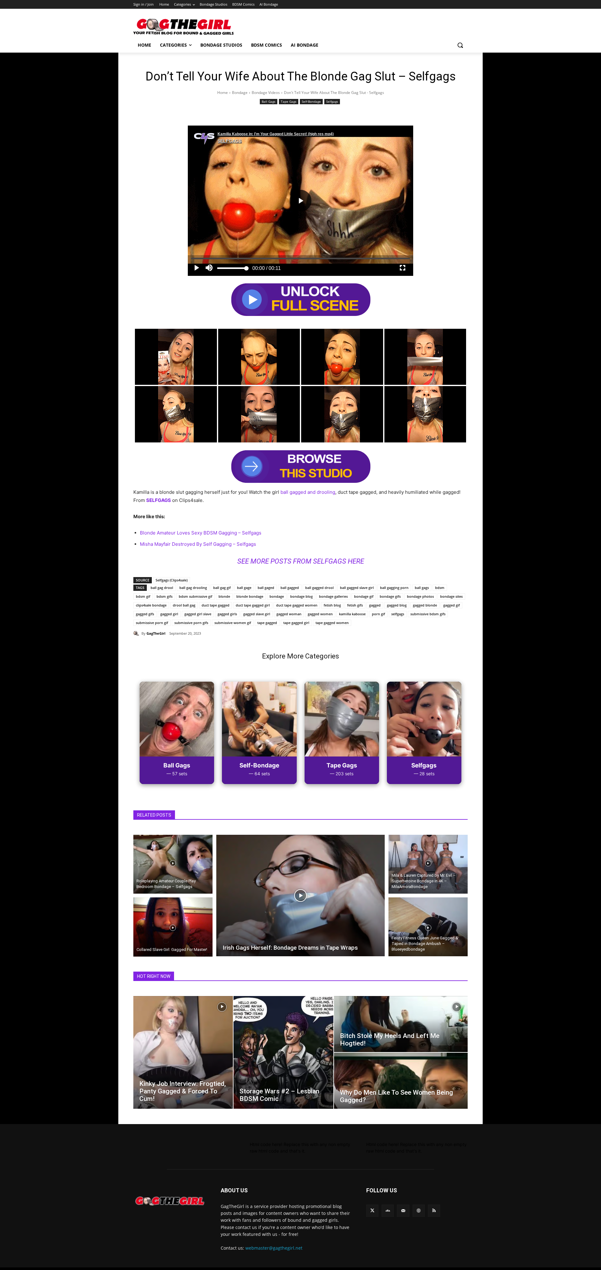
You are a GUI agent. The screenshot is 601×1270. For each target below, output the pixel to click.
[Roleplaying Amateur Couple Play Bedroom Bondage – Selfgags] (173, 863)
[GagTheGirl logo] (169, 1201)
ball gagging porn (394, 587)
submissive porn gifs (191, 622)
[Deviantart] (388, 1211)
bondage (277, 596)
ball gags (422, 587)
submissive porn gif (152, 622)
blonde (224, 596)
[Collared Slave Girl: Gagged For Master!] (173, 927)
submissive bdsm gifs (427, 614)
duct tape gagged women (296, 605)
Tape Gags (288, 101)
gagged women (320, 614)
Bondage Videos (266, 92)
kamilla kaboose (352, 614)
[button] (460, 45)
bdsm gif (143, 596)
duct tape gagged (215, 605)
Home (222, 92)
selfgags (397, 614)
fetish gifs (355, 605)
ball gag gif (222, 587)
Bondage (240, 92)
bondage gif (363, 596)
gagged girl (169, 614)
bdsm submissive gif (195, 596)
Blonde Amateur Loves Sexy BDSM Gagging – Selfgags (200, 533)
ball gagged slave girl (357, 587)
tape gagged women (332, 622)
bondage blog (301, 596)
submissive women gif (232, 622)
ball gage (244, 587)
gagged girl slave (197, 614)
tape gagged (267, 622)
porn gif (378, 614)
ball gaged (266, 587)
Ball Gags (268, 101)
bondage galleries (333, 596)
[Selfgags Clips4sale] (171, 500)
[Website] (419, 1211)
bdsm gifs (164, 596)
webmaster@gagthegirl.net (273, 1248)
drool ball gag (184, 605)
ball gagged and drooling (307, 492)
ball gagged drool (319, 587)
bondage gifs (390, 596)
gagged (375, 605)
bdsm (439, 587)
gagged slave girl (256, 614)
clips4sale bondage (151, 605)
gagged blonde (425, 605)
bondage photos (420, 596)
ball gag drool (162, 587)
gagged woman (288, 614)
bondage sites (451, 596)
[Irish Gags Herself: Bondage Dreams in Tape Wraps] (300, 896)
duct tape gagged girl (253, 605)
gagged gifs (145, 614)
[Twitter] (372, 1211)
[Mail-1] (403, 1211)
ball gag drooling (193, 587)
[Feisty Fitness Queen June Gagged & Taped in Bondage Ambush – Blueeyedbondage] (428, 927)
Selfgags (332, 101)
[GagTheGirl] (137, 633)
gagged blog (397, 605)
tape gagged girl (296, 622)
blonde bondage (249, 596)
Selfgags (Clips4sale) (171, 580)
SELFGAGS (158, 500)
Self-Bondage (311, 101)
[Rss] (434, 1211)
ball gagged (289, 587)
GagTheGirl (155, 633)
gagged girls (227, 614)
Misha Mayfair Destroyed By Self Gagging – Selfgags (198, 544)
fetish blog (332, 605)
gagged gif (451, 605)
